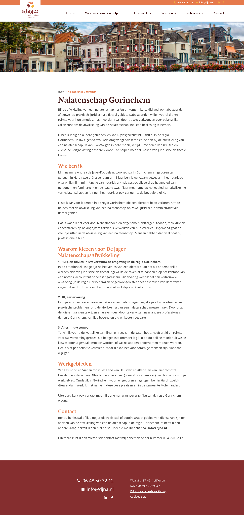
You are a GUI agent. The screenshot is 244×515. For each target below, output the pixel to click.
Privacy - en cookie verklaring (148, 491)
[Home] (30, 10)
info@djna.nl (157, 428)
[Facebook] (223, 2)
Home (61, 92)
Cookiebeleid (138, 496)
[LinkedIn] (219, 2)
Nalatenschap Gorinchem (82, 92)
